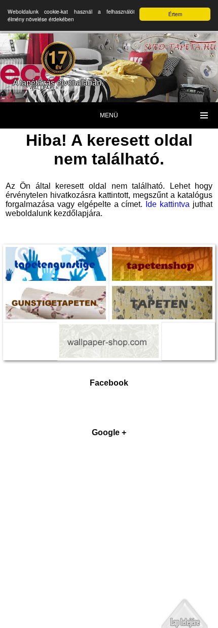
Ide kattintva (168, 204)
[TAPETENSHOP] (162, 254)
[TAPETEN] (162, 293)
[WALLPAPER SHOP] (109, 331)
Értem (175, 14)
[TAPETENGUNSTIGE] (56, 254)
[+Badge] (109, 534)
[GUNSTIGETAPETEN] (56, 293)
